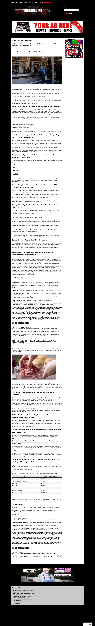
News (17, 2)
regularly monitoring (24, 233)
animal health (51, 131)
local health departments (55, 331)
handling (57, 555)
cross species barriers (39, 328)
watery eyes (37, 335)
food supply (52, 435)
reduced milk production (50, 332)
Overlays (81, 41)
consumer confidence (28, 553)
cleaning (22, 553)
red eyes (43, 332)
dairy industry (54, 89)
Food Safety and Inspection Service (30, 555)
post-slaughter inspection (34, 556)
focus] (40, 244)
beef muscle (18, 553)
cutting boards (20, 555)
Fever (39, 330)
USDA (22, 335)
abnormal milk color (19, 328)
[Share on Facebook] (13, 323)
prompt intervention (26, 332)
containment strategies (27, 328)
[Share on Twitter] (16, 323)
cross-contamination (53, 553)
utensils (24, 557)
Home (12, 2)
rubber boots (19, 334)
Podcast (25, 2)
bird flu (17, 103)
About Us (41, 2)
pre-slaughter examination (44, 556)
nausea (19, 332)
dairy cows (46, 328)
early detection (30, 330)
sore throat (49, 334)
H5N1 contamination (51, 555)
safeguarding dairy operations (28, 334)
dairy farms (46, 197)
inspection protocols (17, 556)
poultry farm (29, 112)
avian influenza (23, 93)
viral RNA (28, 557)
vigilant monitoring (27, 335)
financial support (43, 330)
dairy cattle (47, 423)
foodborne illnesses (41, 555)
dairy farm (49, 109)
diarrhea (18, 330)
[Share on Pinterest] (19, 323)
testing (18, 557)
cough (33, 328)
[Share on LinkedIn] (21, 323)
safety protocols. (43, 334)
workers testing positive (44, 335)
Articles (21, 2)
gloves (57, 330)
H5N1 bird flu (16, 280)
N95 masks (15, 332)
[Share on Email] (27, 323)
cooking (47, 553)
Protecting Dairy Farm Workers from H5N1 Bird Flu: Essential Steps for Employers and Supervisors (36, 45)
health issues (51, 442)
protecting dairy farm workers (36, 332)
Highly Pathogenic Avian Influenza (24, 327)
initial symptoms (47, 331)
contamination (43, 553)
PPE (22, 332)
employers (35, 330)
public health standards (54, 556)
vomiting (33, 335)
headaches (27, 331)
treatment (17, 335)
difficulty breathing (23, 330)
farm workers (20, 190)
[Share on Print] (24, 323)
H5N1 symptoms (21, 331)
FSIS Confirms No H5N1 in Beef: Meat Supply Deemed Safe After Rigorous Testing (34, 342)
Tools (36, 2)
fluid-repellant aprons (51, 330)
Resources (31, 2)
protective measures (32, 285)
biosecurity (41, 197)
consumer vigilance (36, 553)
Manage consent (87, 624)
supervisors (53, 334)
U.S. (20, 335)
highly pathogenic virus (33, 331)
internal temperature (25, 556)
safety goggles (37, 334)
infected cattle (41, 331)
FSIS (46, 555)
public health (21, 181)
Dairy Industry (51, 328)
